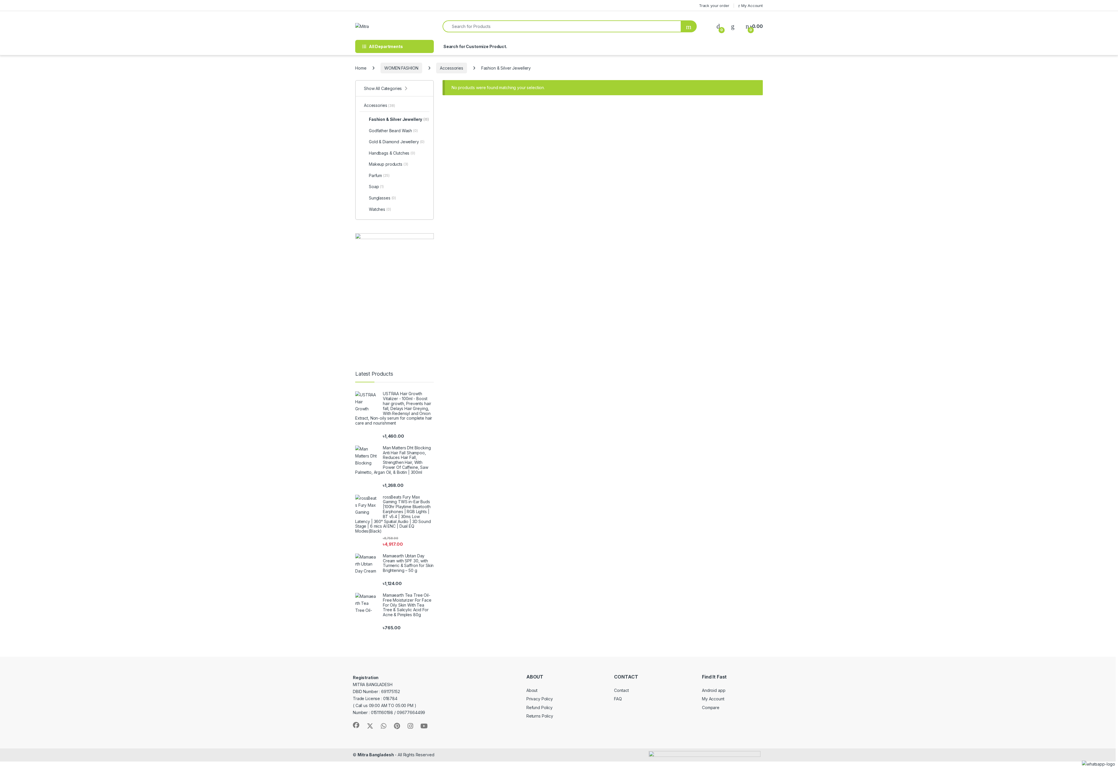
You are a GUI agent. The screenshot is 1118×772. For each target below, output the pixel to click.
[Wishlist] (733, 26)
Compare (710, 707)
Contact (621, 690)
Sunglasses (382, 197)
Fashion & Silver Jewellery (399, 119)
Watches (380, 209)
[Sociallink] (356, 725)
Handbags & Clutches (392, 153)
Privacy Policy (539, 698)
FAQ (618, 698)
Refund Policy (539, 707)
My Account (752, 5)
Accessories (451, 68)
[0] (718, 26)
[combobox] (562, 26)
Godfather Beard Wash (393, 130)
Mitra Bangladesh (376, 754)
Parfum (379, 175)
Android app (713, 690)
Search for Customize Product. (475, 46)
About (531, 690)
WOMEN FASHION (401, 68)
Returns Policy (539, 715)
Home (360, 68)
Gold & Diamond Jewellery (396, 141)
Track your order (714, 5)
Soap (376, 186)
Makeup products (388, 164)
